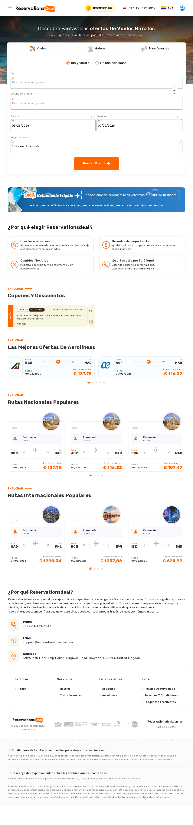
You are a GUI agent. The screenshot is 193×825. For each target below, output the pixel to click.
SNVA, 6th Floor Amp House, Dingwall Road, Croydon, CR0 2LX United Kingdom (82, 656)
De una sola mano (22, 93)
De (12, 73)
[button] (89, 382)
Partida (15, 116)
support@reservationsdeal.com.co (48, 640)
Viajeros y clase (20, 137)
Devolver (101, 116)
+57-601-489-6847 (37, 624)
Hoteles (65, 688)
